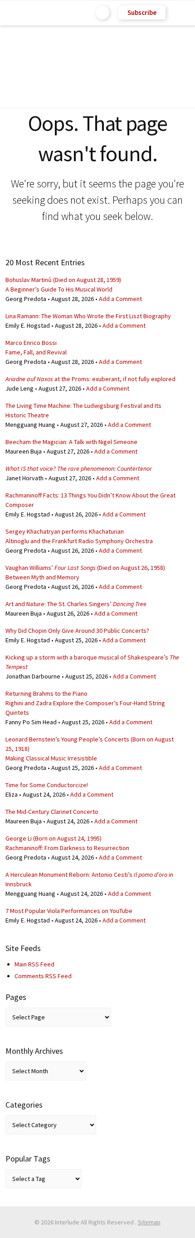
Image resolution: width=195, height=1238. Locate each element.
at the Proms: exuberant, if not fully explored (90, 379)
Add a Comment (120, 299)
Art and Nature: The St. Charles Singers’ (75, 604)
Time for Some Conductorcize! (46, 785)
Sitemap (149, 1222)
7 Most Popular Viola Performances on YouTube (68, 911)
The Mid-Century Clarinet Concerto (51, 812)
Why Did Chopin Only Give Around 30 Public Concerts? (77, 630)
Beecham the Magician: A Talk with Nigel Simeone (71, 442)
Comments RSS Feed (43, 976)
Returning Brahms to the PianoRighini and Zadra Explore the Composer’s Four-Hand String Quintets (85, 703)
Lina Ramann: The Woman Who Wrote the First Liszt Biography (88, 316)
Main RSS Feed (34, 964)
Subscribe (141, 12)
